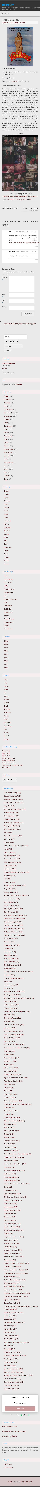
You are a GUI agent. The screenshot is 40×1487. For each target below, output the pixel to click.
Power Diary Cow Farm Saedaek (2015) (16, 1270)
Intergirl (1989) (8, 849)
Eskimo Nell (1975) (10, 1319)
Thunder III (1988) (9, 1127)
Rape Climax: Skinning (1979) (13, 1081)
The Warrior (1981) (10, 1124)
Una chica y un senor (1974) (13, 1250)
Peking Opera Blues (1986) (12, 1210)
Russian (6, 557)
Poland (6, 739)
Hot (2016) (7, 879)
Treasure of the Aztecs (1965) (13, 799)
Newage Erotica (9, 449)
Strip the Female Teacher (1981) (14, 978)
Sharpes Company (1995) (12, 899)
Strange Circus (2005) (11, 938)
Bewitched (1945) (9, 1144)
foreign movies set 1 (8, 758)
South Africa (8, 726)
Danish (6, 517)
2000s (6, 644)
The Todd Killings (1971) (11, 1339)
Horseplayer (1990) (10, 952)
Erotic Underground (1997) (12, 1180)
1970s (7, 199)
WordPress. (29, 1482)
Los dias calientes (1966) (12, 1227)
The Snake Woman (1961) (12, 1038)
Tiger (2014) (8, 832)
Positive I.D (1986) (10, 1097)
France (6, 686)
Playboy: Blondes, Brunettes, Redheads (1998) (18, 971)
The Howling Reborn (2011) (12, 1018)
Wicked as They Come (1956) (13, 1290)
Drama (6, 429)
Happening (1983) (9, 882)
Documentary (8, 426)
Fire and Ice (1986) (10, 1260)
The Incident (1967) (10, 1326)
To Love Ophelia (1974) (11, 1160)
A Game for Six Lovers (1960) (13, 1101)
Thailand (6, 699)
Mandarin (7, 531)
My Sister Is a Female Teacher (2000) (16, 1078)
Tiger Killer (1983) (9, 1349)
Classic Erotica (9, 413)
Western (6, 476)
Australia (7, 709)
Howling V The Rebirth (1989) (13, 1200)
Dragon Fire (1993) (10, 869)
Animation (7, 403)
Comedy (6, 419)
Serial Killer (7, 609)
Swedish (6, 511)
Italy (5, 683)
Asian (6, 406)
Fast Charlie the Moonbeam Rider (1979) (16, 895)
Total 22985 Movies (8, 363)
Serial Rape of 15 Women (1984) (14, 1157)
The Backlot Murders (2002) (12, 965)
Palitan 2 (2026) (9, 1087)
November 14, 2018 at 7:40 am (26, 252)
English (12, 199)
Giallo (6, 586)
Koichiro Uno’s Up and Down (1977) (15, 1164)
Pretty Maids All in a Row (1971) (14, 1025)
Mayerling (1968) (9, 806)
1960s (6, 657)
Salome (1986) (8, 1114)
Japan (6, 696)
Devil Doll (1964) (9, 839)
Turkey (6, 732)
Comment (3, 278)
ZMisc (6, 479)
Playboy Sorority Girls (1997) (13, 1074)
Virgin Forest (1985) (10, 968)
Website (3, 307)
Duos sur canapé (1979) (11, 962)
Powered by (15, 1415)
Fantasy (6, 432)
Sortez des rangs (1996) (11, 1005)
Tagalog (6, 534)
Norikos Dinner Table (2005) (12, 1352)
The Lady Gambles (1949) (12, 1131)
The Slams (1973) (9, 942)
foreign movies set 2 (8, 760)
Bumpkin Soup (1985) (10, 1207)
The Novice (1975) (9, 1217)
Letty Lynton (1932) (10, 852)
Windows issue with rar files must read (14, 1431)
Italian (6, 504)
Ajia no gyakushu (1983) (11, 1177)
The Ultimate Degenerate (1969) (14, 928)
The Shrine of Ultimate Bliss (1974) (15, 809)
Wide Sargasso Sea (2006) (12, 862)
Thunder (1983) (8, 1134)
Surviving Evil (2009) (10, 1071)
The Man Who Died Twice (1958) (14, 1286)
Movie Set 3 (6, 755)
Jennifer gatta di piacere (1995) (13, 1382)
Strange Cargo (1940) (10, 1190)
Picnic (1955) (8, 1091)
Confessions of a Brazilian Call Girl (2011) (17, 1048)
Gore (5, 596)
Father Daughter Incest (21, 199)
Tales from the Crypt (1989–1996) (12, 765)
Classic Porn (17, 23)
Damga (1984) (8, 1233)
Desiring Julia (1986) (10, 1247)
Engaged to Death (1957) (12, 1140)
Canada (6, 716)
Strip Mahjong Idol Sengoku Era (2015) (16, 1273)
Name (3, 295)
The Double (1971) (9, 1015)
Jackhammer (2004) (10, 1147)
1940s (6, 664)
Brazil (6, 706)
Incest (23, 23)
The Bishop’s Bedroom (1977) (13, 1031)
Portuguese (7, 547)
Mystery (6, 446)
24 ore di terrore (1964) (11, 1068)
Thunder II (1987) (9, 1137)
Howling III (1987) (9, 1107)
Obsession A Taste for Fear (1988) (14, 918)
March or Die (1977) (10, 1220)
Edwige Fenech (9, 619)
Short (5, 466)
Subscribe (20, 1408)
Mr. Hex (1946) (8, 1345)
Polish (6, 554)
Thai (5, 541)
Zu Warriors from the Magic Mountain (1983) (17, 1104)
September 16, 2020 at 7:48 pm (26, 231)
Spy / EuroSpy (8, 579)
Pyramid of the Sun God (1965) (13, 802)
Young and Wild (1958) (11, 892)
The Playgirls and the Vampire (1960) (15, 915)
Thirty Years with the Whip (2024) (14, 1170)
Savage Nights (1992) (10, 1362)
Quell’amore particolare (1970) (13, 1369)
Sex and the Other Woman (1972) (14, 1322)
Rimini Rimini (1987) (10, 1316)
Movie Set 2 (6, 753)
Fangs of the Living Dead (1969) (14, 1034)
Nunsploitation (8, 622)
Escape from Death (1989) (12, 1303)
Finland (6, 736)
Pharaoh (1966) (9, 842)
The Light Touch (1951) (11, 958)
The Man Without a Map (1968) (13, 1230)
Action (6, 396)
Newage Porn (8, 452)
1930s (6, 667)
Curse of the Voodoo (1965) (12, 796)
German (6, 507)
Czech (6, 551)
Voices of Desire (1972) (11, 1335)
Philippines (7, 722)
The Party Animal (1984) (11, 1058)
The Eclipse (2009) (10, 875)
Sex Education (8, 462)
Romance (7, 456)
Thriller (6, 469)
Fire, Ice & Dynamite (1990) (12, 1253)
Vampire (6, 625)
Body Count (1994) (10, 1174)
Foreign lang (8, 436)
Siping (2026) (8, 1187)
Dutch (6, 544)
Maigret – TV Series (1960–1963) (14, 935)
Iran (5, 729)
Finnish (6, 524)
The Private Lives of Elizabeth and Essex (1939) (19, 998)
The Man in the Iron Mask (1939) (14, 991)
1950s (6, 661)
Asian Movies (6, 767)
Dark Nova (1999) (9, 1051)
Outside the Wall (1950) (11, 1389)
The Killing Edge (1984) (11, 1359)
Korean (6, 564)
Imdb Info (15, 81)
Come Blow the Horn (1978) (12, 1266)
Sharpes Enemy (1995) (11, 812)
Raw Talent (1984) (9, 1167)
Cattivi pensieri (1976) (11, 1240)
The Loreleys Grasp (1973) (12, 829)
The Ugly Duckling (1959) (12, 826)
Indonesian (7, 521)
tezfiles (4, 368)
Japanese (7, 501)
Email (3, 301)
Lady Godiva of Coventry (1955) (14, 1237)
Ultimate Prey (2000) (10, 1061)
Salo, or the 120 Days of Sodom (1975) (16, 846)
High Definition (8, 592)
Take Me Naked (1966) (11, 912)
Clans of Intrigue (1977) (11, 905)
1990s (6, 647)
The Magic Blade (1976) (11, 816)
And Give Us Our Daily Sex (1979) (14, 1280)
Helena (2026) (8, 988)
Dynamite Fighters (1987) (12, 819)
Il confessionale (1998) (11, 985)
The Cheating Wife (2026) (12, 1283)
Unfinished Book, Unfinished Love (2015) (16, 1184)
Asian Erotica (8, 409)
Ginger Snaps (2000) (10, 1203)
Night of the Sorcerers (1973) (13, 836)
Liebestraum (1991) (10, 1028)
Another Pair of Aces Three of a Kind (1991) (17, 1154)
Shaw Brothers (8, 629)
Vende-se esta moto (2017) (12, 1379)
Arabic (6, 537)
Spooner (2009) (9, 1054)
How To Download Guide (9, 1426)
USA (29, 199)
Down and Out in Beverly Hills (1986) (15, 1355)
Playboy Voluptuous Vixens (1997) (14, 885)
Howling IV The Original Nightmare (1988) (17, 1293)
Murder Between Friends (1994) (13, 1256)
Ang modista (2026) (10, 889)
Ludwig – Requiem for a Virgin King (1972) (17, 1011)
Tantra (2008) (8, 981)
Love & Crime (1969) (10, 1001)
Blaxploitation (8, 612)
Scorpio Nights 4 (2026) (11, 1385)
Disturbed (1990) (9, 948)
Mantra (22, 1482)
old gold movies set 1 (8, 763)
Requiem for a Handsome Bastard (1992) (16, 872)
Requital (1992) (8, 1064)
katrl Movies (8, 1464)
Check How (7, 324)
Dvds (5, 602)
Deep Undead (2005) (10, 865)
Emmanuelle (8, 606)
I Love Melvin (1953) (10, 1329)
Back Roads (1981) (10, 1332)
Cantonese (7, 527)
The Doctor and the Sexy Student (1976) (16, 1342)
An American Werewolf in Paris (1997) (16, 1296)
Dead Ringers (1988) (10, 955)
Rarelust (8, 4)
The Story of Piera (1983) (12, 1243)
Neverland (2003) (9, 975)
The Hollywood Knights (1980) (13, 909)
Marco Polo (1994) (9, 1084)
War (5, 472)
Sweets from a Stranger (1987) (13, 925)
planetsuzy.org (8, 1467)
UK (5, 693)
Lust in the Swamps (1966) (12, 1194)
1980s (6, 651)
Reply (36, 246)
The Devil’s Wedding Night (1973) (14, 1121)
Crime (6, 423)
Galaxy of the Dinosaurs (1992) (13, 1312)
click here (19, 384)
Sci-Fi (6, 459)
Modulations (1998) (10, 1365)
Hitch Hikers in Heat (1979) (10, 208)
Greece (6, 719)
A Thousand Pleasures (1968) (13, 932)
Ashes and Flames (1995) (12, 1117)
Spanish (6, 494)
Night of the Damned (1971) (12, 1223)
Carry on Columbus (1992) (12, 859)
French (6, 497)
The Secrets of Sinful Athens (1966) (15, 1197)
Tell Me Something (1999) (12, 855)
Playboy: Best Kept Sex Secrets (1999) (16, 1263)
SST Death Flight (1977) (11, 1150)
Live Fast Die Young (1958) (12, 793)
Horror (6, 439)
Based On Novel (9, 589)
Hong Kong (7, 712)
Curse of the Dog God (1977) (13, 922)
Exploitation (7, 576)
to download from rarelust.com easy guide (23, 324)
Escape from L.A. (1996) (11, 945)
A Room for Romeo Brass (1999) (14, 1044)
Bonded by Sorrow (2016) (12, 1276)
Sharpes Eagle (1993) (10, 1008)
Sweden (6, 703)
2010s (6, 641)
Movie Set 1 (6, 751)
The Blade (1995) (9, 1021)
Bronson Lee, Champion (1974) (13, 822)
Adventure (7, 399)
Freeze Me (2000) (9, 1041)
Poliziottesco (8, 582)
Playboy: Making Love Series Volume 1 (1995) (18, 1375)
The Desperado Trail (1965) (12, 995)
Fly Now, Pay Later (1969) (12, 1300)
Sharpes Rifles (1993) (10, 1094)
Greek (6, 514)
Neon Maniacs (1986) (10, 1111)
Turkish (6, 560)
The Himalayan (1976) (11, 902)
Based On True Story (10, 599)
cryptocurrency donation (9, 1436)
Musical (6, 616)
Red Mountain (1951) (10, 1213)
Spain (6, 689)
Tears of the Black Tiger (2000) (13, 1372)
